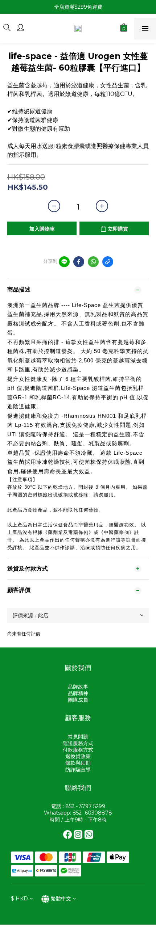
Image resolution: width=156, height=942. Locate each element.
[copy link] (107, 261)
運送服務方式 (78, 743)
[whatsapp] (93, 261)
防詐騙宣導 (78, 769)
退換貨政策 (78, 756)
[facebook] (78, 261)
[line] (64, 261)
